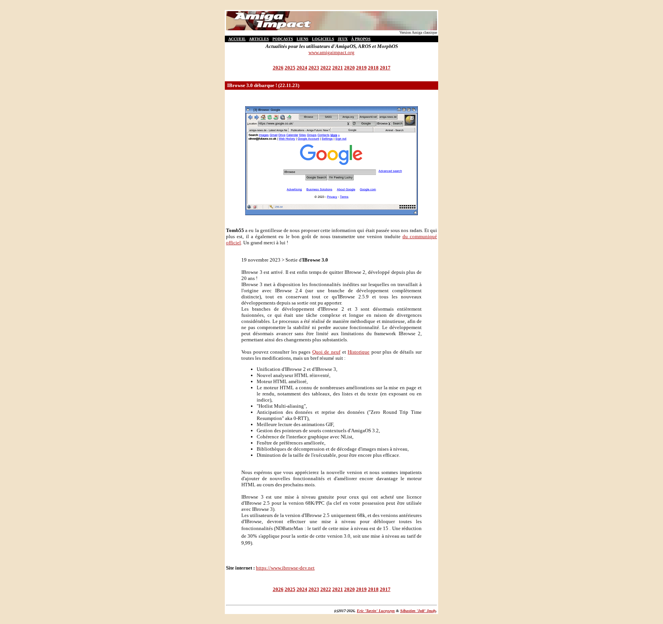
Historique (358, 352)
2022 (325, 68)
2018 (373, 68)
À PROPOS (361, 39)
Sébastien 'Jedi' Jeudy (418, 611)
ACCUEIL (237, 39)
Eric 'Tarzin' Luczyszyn (376, 611)
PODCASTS (282, 39)
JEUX (343, 39)
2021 (337, 68)
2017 (385, 68)
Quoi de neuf (326, 352)
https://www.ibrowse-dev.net (285, 568)
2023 (313, 68)
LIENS (302, 39)
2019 (361, 68)
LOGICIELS (323, 39)
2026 (278, 68)
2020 (349, 68)
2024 (302, 68)
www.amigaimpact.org (331, 52)
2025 (290, 68)
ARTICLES (259, 39)
